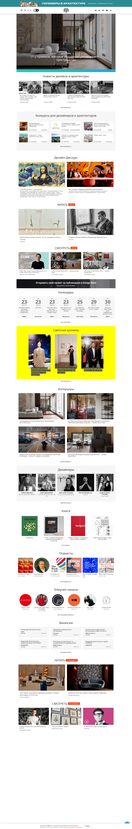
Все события (65, 322)
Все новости (65, 107)
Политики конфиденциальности (74, 827)
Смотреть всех (65, 503)
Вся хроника (65, 381)
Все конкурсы (65, 146)
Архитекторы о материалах (27, 274)
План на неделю (24, 697)
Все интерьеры (65, 462)
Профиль (86, 728)
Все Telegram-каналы (65, 615)
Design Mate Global (57, 274)
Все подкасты (65, 581)
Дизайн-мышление (73, 695)
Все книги (65, 545)
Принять (87, 826)
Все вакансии (65, 652)
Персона (70, 239)
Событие (22, 241)
